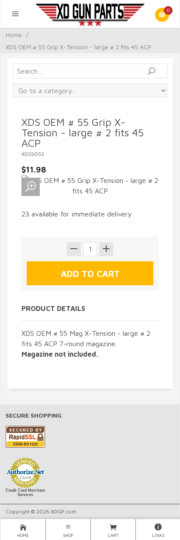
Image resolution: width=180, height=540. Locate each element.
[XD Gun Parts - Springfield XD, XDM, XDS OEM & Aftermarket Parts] (89, 14)
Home (14, 34)
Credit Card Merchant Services (25, 492)
